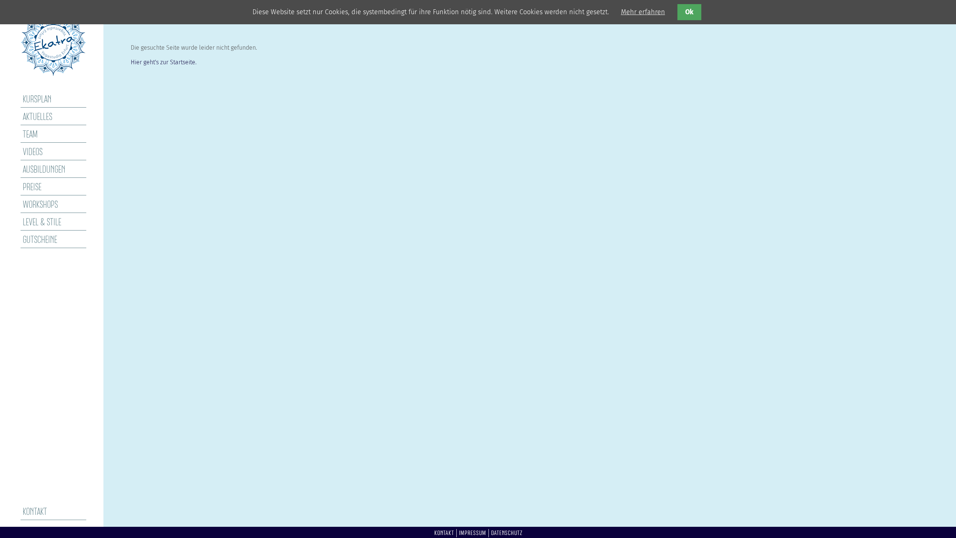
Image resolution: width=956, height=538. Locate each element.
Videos (33, 152)
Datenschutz (507, 533)
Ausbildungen (44, 170)
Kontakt (35, 512)
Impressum (472, 533)
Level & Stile (42, 223)
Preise (32, 187)
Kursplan (37, 100)
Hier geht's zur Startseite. (163, 62)
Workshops (40, 205)
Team (30, 135)
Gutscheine (40, 240)
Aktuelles (37, 117)
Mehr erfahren (643, 12)
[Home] (53, 74)
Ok (689, 12)
